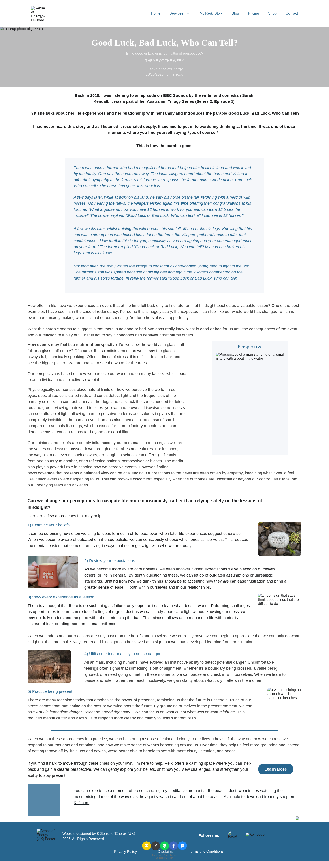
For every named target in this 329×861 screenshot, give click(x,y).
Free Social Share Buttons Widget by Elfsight (164, 856)
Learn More (276, 769)
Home (155, 13)
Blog (235, 13)
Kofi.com (81, 803)
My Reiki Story (211, 13)
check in (218, 674)
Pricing (253, 13)
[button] (146, 845)
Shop (272, 13)
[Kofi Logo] (259, 836)
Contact (292, 13)
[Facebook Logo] (232, 835)
